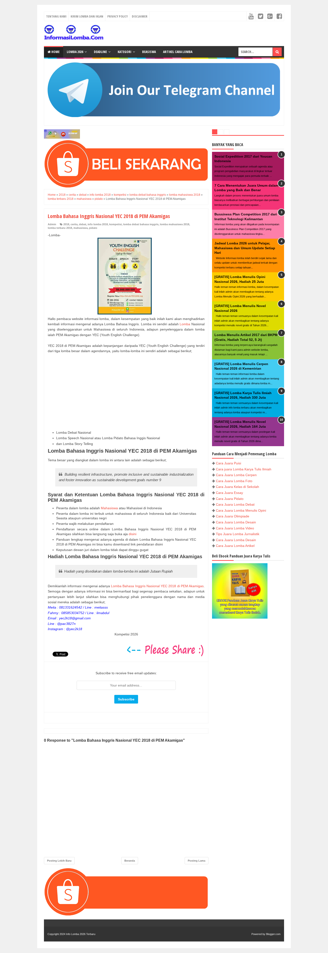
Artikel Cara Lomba (177, 51)
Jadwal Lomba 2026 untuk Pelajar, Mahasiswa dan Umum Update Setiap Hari (244, 248)
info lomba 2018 (98, 224)
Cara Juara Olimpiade (232, 516)
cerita (74, 224)
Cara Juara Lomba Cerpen (236, 475)
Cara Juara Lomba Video (235, 528)
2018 (66, 224)
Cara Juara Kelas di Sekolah (237, 487)
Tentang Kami (56, 16)
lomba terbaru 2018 (60, 227)
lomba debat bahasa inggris (140, 224)
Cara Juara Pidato (229, 499)
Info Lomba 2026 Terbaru (80, 934)
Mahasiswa (109, 508)
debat (82, 224)
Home (55, 51)
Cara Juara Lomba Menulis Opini (241, 510)
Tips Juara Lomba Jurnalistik (237, 534)
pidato (93, 227)
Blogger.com (273, 934)
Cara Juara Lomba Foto (234, 481)
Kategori (124, 51)
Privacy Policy (117, 16)
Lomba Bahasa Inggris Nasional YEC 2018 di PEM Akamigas (157, 586)
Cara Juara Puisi (228, 463)
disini (132, 534)
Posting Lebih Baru (59, 860)
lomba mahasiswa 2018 (174, 224)
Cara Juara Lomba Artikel (235, 546)
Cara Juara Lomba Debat (235, 504)
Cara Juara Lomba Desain (236, 522)
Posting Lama (196, 860)
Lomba (185, 324)
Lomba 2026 (75, 51)
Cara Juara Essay (229, 493)
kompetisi (115, 224)
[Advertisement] (126, 392)
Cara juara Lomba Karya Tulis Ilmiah (243, 469)
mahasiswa (80, 227)
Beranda (129, 860)
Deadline (100, 51)
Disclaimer (139, 16)
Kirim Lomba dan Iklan (87, 16)
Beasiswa (149, 51)
